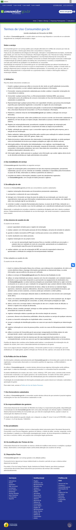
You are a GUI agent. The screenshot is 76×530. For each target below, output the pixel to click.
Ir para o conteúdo (7, 5)
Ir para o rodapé (35, 5)
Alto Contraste (68, 5)
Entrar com (66, 11)
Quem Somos (38, 511)
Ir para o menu (17, 5)
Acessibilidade (57, 5)
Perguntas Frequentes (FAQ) (62, 499)
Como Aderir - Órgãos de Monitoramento (38, 507)
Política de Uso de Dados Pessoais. (32, 385)
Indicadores (71, 21)
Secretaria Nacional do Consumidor (37, 495)
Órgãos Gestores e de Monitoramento (38, 482)
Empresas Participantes (58, 21)
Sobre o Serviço (43, 21)
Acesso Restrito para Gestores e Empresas (14, 495)
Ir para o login (26, 5)
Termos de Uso (63, 483)
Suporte (11, 498)
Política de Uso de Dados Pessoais (63, 494)
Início (34, 21)
